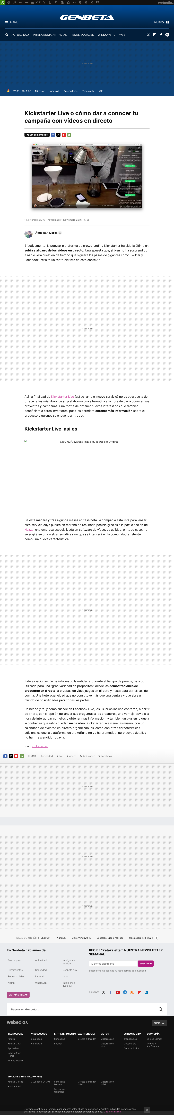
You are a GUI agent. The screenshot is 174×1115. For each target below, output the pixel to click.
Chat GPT (46, 937)
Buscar (161, 1009)
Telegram (167, 35)
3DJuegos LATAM (40, 1081)
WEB (122, 34)
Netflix (11, 982)
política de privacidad (135, 970)
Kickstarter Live (62, 396)
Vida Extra (36, 1043)
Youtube (117, 991)
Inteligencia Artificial (69, 984)
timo (65, 976)
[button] (48, 233)
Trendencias (130, 1038)
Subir (157, 1023)
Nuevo (159, 22)
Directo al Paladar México (86, 1083)
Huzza (28, 529)
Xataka (11, 1038)
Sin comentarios (39, 134)
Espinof (58, 1043)
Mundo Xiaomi (15, 1060)
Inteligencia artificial (69, 962)
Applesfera (13, 1048)
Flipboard (155, 35)
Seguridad (41, 969)
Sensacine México (59, 1083)
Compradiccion (132, 1048)
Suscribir (146, 963)
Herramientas (15, 969)
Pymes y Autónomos (153, 1045)
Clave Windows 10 (82, 937)
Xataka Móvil (14, 1043)
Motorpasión (107, 1038)
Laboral (39, 976)
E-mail (69, 135)
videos (72, 756)
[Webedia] (17, 1022)
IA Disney (61, 937)
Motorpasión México (107, 1083)
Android (54, 91)
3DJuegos (36, 1038)
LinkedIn (146, 991)
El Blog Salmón (154, 1038)
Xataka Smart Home (15, 1054)
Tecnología (88, 91)
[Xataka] (2, 2)
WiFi (101, 91)
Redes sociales (16, 976)
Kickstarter (40, 746)
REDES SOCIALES (82, 34)
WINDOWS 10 (106, 34)
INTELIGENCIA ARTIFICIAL (50, 34)
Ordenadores (70, 91)
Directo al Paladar (86, 1038)
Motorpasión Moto (107, 1045)
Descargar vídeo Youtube (110, 937)
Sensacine (59, 1038)
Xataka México (15, 1081)
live (61, 756)
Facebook (161, 35)
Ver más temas (18, 994)
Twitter (148, 35)
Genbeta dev (70, 969)
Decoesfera (130, 1043)
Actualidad (47, 756)
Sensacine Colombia (59, 1090)
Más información (112, 1111)
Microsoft (40, 91)
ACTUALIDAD (20, 34)
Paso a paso (14, 960)
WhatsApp (41, 982)
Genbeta (87, 17)
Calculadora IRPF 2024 (141, 937)
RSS (132, 991)
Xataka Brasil (14, 1086)
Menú (14, 22)
